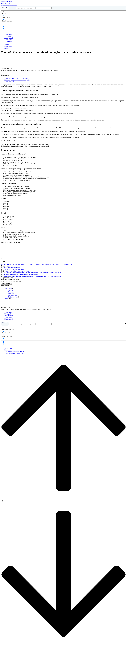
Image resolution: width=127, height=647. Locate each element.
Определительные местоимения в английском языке (21, 274)
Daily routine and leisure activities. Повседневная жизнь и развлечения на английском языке (32, 272)
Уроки (6, 298)
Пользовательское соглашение (14, 351)
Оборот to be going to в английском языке (17, 271)
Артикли (11, 290)
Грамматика (8, 288)
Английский (8, 34)
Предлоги (11, 293)
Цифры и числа (13, 297)
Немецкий (7, 36)
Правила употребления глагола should (16, 78)
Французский (8, 38)
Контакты (7, 350)
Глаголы (10, 292)
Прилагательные (13, 295)
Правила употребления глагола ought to (16, 80)
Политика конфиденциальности (14, 353)
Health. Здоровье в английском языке (12, 264)
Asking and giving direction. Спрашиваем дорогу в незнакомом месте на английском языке (32, 276)
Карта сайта (8, 348)
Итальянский (8, 41)
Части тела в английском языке (14, 269)
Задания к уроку (9, 81)
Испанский (8, 39)
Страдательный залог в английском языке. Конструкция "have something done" (49, 264)
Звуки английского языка (12, 267)
